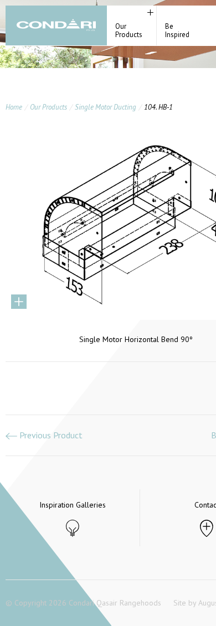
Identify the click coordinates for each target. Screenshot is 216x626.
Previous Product (50, 435)
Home (14, 107)
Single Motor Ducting (105, 107)
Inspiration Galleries (72, 505)
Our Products (48, 107)
